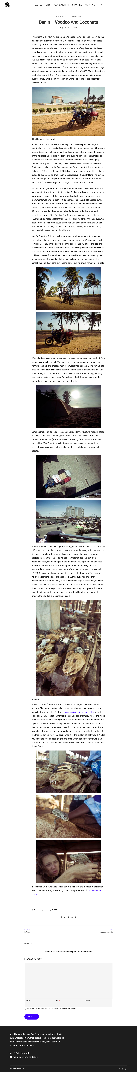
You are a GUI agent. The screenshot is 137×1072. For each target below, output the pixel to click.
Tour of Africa (38, 910)
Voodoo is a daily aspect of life (79, 712)
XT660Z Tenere (55, 910)
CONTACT (91, 5)
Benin (64, 16)
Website (87, 1000)
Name (28, 1000)
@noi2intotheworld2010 (69, 28)
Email (58, 1000)
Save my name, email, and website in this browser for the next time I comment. (52, 1008)
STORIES (77, 5)
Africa (58, 16)
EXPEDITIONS (43, 5)
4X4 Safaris (61, 5)
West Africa (46, 910)
